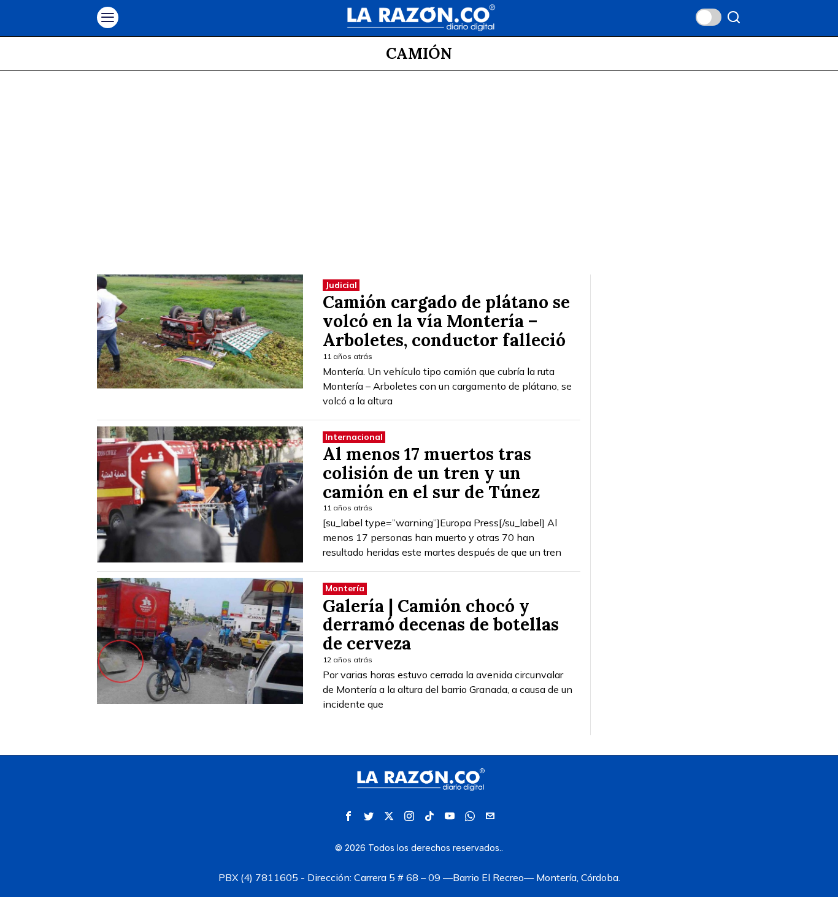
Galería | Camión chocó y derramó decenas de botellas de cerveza (441, 625)
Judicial (341, 284)
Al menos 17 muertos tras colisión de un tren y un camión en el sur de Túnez (431, 473)
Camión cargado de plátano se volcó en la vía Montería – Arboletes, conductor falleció (446, 321)
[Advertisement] (419, 163)
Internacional (354, 436)
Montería (344, 588)
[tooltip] (348, 816)
